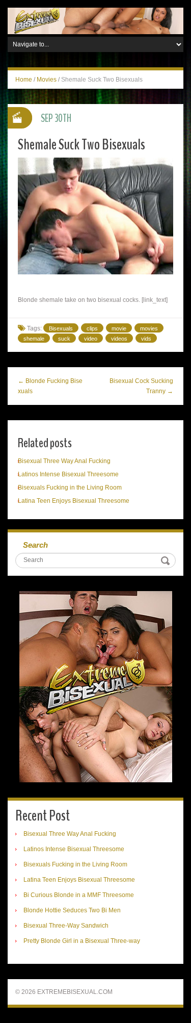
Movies (47, 79)
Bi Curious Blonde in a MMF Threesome (78, 895)
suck (64, 339)
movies (149, 328)
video (90, 339)
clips (92, 328)
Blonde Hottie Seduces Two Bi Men (72, 910)
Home (23, 79)
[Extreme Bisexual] (95, 20)
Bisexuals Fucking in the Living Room (70, 487)
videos (119, 339)
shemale (33, 339)
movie (119, 328)
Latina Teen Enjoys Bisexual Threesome (73, 500)
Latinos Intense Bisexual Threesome (68, 474)
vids (146, 339)
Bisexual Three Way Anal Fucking (64, 461)
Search (35, 545)
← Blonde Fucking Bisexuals (50, 386)
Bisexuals (61, 328)
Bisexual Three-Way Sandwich (65, 925)
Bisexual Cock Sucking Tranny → (141, 386)
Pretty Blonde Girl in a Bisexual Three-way (81, 940)
